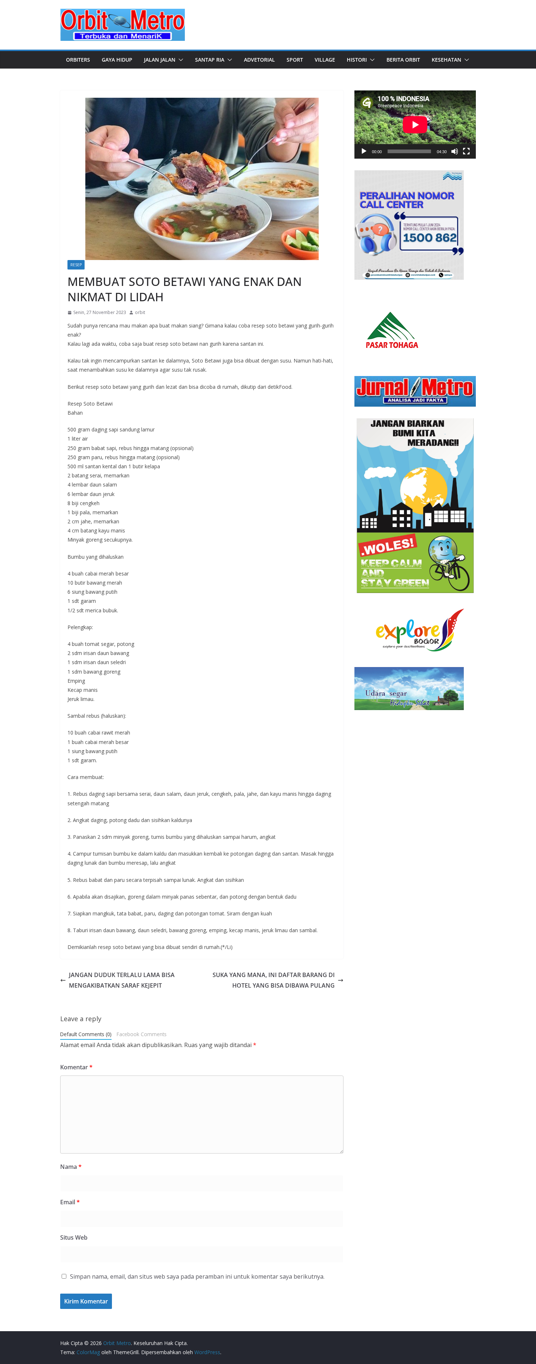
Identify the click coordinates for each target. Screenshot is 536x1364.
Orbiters (78, 59)
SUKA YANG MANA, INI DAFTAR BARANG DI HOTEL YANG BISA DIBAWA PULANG (274, 980)
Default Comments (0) (86, 1034)
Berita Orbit (403, 59)
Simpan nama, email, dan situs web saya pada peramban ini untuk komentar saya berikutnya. (197, 1276)
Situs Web (74, 1237)
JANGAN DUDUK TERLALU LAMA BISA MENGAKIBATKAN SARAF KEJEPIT (122, 980)
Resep (76, 264)
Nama (71, 1167)
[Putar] (364, 151)
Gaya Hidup (117, 59)
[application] (415, 124)
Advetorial (259, 59)
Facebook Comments (142, 1034)
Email (70, 1202)
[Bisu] (454, 151)
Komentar (76, 1067)
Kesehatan (446, 59)
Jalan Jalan (159, 59)
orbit (140, 312)
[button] (179, 60)
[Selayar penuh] (466, 151)
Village (325, 59)
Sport (295, 59)
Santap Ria (209, 59)
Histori (357, 59)
